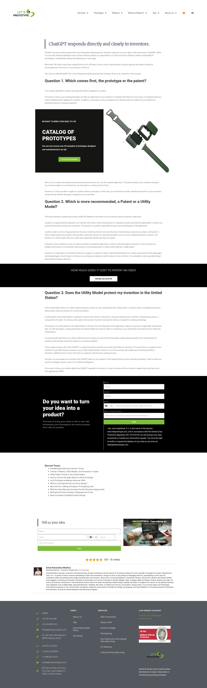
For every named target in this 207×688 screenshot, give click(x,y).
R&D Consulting (108, 617)
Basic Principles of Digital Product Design (67, 495)
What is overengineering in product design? (68, 483)
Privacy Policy (145, 618)
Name (106, 382)
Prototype (99, 13)
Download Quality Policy (81, 629)
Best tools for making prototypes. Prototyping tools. (72, 486)
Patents (116, 13)
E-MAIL (107, 392)
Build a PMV (106, 622)
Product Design (108, 628)
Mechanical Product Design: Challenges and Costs (71, 492)
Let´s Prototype (83, 570)
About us (169, 13)
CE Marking (106, 647)
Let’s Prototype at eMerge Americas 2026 (67, 480)
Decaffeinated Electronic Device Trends (67, 468)
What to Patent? (136, 13)
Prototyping (106, 633)
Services (81, 13)
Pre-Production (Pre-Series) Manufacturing (114, 640)
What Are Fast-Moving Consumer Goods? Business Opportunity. (77, 489)
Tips (154, 13)
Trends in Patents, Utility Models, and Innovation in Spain (74, 471)
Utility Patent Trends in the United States (67, 474)
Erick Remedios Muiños (58, 567)
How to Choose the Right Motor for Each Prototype (71, 477)
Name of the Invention (112, 411)
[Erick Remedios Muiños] (38, 571)
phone (106, 402)
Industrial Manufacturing (112, 652)
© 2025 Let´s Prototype (150, 615)
